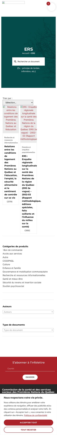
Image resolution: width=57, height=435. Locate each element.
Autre (5, 257)
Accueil (25, 53)
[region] (28, 414)
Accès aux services (12, 253)
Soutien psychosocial (13, 286)
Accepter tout (28, 422)
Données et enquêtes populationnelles (28, 150)
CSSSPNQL (8, 260)
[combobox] (28, 312)
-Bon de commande (12, 250)
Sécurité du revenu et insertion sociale (22, 282)
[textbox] (28, 312)
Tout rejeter (28, 430)
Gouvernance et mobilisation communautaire (25, 271)
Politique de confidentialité (35, 415)
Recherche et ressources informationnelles (24, 275)
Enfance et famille (12, 268)
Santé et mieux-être (13, 279)
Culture (6, 264)
